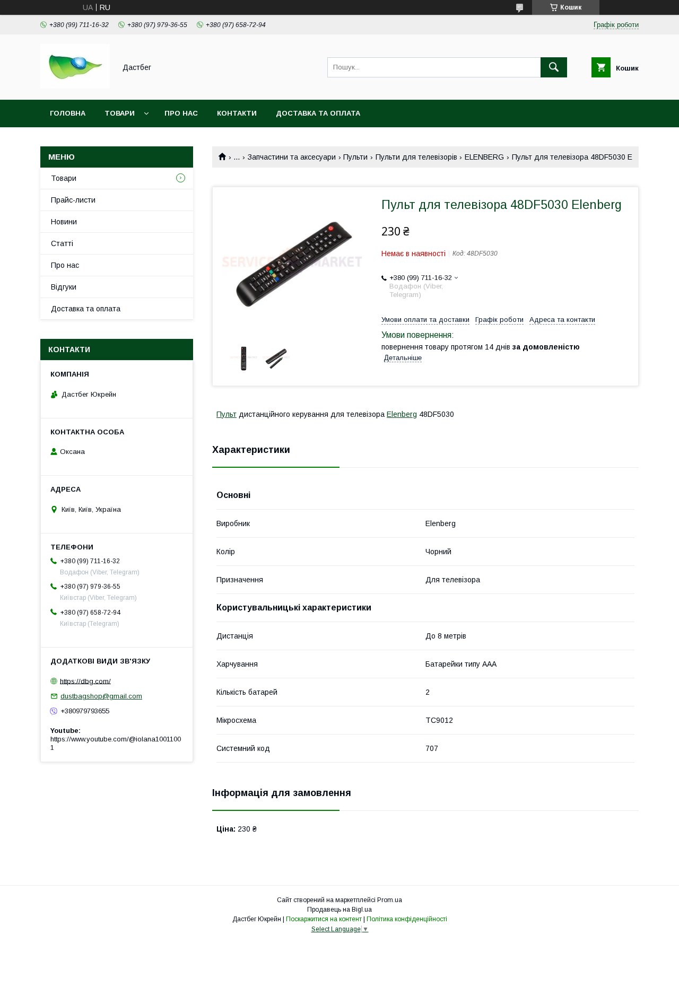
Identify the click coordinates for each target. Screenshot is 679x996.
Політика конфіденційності (407, 919)
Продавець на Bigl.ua (339, 909)
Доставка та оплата (318, 113)
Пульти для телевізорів (416, 157)
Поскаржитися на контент (324, 919)
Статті (62, 243)
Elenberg (402, 414)
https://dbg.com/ (85, 681)
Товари (120, 113)
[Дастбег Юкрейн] (75, 86)
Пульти (355, 157)
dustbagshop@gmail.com (101, 696)
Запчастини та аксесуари (292, 157)
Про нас (181, 113)
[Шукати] (554, 67)
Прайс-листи (73, 200)
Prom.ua (389, 900)
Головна (67, 113)
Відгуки (63, 287)
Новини (64, 221)
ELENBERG (484, 157)
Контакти (237, 113)
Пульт (226, 414)
